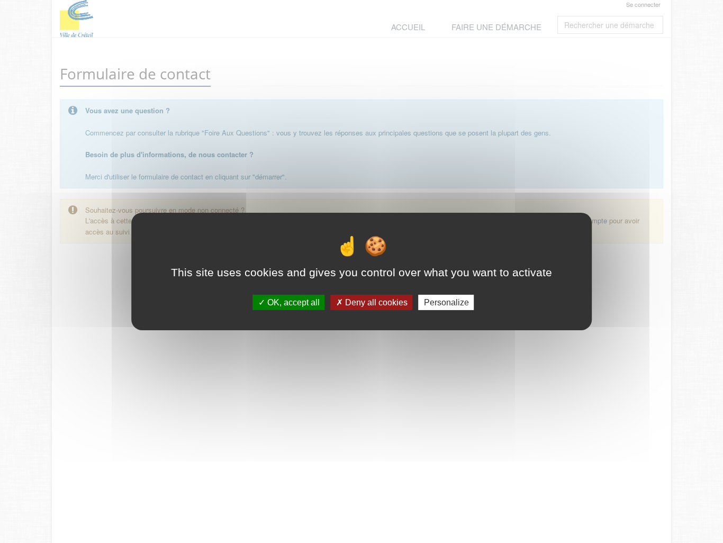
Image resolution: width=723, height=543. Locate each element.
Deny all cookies (375, 302)
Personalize (446, 302)
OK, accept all (292, 302)
